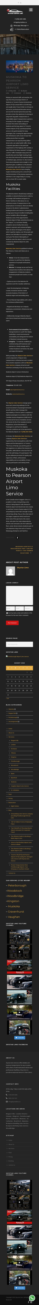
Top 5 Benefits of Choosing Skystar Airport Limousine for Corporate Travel (21, 830)
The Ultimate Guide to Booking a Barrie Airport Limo (21, 837)
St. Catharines (15, 790)
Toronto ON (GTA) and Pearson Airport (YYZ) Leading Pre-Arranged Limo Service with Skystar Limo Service (21, 858)
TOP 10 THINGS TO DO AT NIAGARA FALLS (21, 823)
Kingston (13, 757)
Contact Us (11, 873)
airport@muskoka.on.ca (17, 390)
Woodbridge (15, 769)
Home (10, 729)
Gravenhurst (16, 911)
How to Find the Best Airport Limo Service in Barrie (21, 843)
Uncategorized (13, 721)
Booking (11, 1161)
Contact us (11, 1165)
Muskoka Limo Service (13, 169)
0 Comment (17, 93)
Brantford (14, 778)
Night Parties (15, 806)
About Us (11, 733)
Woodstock (14, 765)
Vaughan (14, 916)
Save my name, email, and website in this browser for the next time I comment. (19, 614)
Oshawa (13, 753)
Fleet (10, 794)
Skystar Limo (23, 568)
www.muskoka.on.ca (18, 394)
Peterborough (12, 717)
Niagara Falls (12, 713)
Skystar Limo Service (25, 356)
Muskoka (28, 93)
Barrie (12, 774)
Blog (9, 810)
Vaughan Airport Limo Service (20, 786)
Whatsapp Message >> (21, 25)
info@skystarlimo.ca (20, 22)
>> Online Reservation (22, 29)
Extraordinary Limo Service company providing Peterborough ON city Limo (22, 816)
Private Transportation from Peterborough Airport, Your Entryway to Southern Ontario (20, 867)
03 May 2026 (12, 91)
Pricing (10, 798)
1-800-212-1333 (12, 1098)
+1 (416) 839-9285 (20, 19)
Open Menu (31, 10)
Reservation (12, 803)
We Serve (11, 737)
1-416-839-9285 (12, 1095)
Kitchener (14, 749)
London (13, 745)
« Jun (7, 698)
